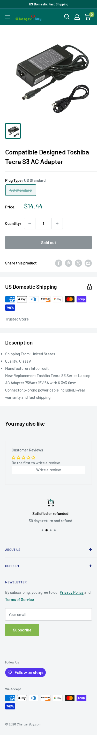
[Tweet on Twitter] (78, 263)
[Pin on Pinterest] (68, 263)
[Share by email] (88, 263)
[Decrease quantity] (29, 223)
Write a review (48, 469)
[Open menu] (7, 17)
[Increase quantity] (57, 223)
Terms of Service (19, 599)
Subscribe (22, 629)
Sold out (48, 242)
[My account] (77, 17)
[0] (87, 17)
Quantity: (13, 223)
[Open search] (67, 17)
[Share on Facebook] (58, 263)
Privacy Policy (72, 592)
